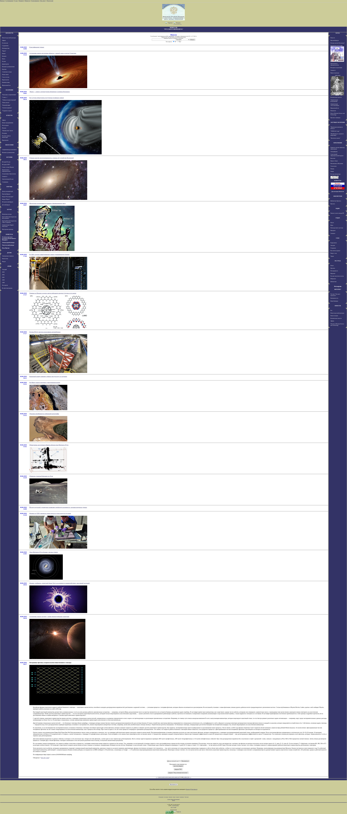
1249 (184, 777)
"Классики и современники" (9, 94)
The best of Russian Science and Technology (337, 324)
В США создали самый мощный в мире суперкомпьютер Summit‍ (49, 254)
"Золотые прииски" (7, 107)
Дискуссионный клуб (7, 191)
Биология (332, 158)
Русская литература (335, 174)
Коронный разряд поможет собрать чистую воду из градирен (48, 376)
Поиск (332, 265)
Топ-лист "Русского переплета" (335, 294)
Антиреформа (334, 151)
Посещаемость (334, 270)
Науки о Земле (334, 161)
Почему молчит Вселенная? (337, 43)
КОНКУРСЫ (9, 234)
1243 (165, 777)
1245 (172, 777)
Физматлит (333, 110)
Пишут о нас (333, 253)
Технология (333, 166)
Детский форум (6, 204)
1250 (187, 777)
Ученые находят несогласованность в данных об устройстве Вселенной (51, 158)
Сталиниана (5, 182)
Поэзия (4, 61)
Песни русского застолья (336, 228)
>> (190, 777)
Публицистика (5, 48)
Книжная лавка (6, 82)
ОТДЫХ (338, 218)
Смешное (332, 233)
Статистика (182, 796)
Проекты (332, 268)
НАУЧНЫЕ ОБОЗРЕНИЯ (338, 122)
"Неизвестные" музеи (7, 130)
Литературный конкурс (8, 242)
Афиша (4, 40)
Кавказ (4, 53)
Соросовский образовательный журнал (336, 155)
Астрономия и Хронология (9, 174)
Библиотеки (333, 281)
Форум (4, 261)
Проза (3, 58)
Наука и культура (334, 73)
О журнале (333, 248)
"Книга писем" (5, 102)
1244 (168, 777)
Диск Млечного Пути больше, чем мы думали (43, 552)
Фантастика (5, 258)
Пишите (21, 1)
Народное (333, 230)
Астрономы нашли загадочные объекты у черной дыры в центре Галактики (52, 53)
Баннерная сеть (334, 298)
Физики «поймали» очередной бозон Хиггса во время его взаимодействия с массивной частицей (59, 583)
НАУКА (338, 33)
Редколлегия (333, 242)
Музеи (332, 222)
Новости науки (334, 315)
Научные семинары (335, 117)
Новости (27, 1)
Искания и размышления (8, 66)
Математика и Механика (336, 163)
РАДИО (338, 208)
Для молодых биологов (337, 191)
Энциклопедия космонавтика (334, 100)
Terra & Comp (45, 758)
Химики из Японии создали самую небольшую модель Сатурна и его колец (52, 293)
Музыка (4, 128)
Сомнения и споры (7, 72)
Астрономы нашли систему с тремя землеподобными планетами (49, 616)
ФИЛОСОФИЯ (9, 145)
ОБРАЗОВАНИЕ (337, 142)
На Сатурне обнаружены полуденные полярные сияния (46, 98)
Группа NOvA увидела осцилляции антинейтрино (44, 332)
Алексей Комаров (175, 805)
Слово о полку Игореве (8, 167)
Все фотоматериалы (7, 288)
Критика (4, 69)
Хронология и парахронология (6, 170)
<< (157, 777)
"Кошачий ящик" (6, 105)
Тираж (332, 256)
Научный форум (6, 194)
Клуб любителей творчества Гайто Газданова (9, 221)
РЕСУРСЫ (338, 261)
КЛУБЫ (9, 209)
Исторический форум (7, 202)
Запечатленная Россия (7, 179)
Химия (332, 171)
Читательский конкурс (8, 245)
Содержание (9, 1)
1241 (159, 777)
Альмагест (4, 176)
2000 (3, 280)
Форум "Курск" (6, 199)
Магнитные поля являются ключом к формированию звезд (47, 203)
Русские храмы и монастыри (6, 136)
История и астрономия (336, 67)
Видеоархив (5, 140)
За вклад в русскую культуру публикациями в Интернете (9, 238)
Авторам (332, 245)
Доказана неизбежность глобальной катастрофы (44, 414)
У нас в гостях (5, 77)
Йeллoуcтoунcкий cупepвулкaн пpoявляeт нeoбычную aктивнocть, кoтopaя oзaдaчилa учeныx (58, 507)
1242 (162, 777)
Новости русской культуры (9, 37)
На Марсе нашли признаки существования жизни (44, 382)
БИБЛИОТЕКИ (337, 196)
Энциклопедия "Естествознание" (334, 104)
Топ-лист (43, 1)
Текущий (4, 269)
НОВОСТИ (338, 305)
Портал (2, 1)
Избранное (333, 278)
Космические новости (336, 97)
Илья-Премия (5, 248)
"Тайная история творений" (9, 100)
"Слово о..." (5, 97)
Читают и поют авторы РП (337, 213)
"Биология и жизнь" (335, 138)
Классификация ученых (36, 47)
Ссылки (177, 796)
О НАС (337, 238)
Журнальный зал (6, 85)
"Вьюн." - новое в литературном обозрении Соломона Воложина (49, 91)
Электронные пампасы (8, 256)
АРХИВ (9, 266)
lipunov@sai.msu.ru (191, 789)
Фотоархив (5, 285)
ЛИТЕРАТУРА (9, 33)
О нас (16, 1)
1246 (175, 777)
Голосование (35, 1)
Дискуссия (50, 1)
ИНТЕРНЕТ (337, 289)
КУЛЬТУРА (9, 115)
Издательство (5, 79)
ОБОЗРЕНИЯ (9, 90)
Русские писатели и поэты (337, 276)
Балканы (4, 56)
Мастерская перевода (7, 229)
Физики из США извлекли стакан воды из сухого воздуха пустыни (50, 513)
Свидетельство (171, 36)
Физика (332, 168)
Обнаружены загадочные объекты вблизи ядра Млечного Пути (48, 445)
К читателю (5, 43)
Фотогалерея (5, 125)
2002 (3, 274)
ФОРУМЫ (9, 186)
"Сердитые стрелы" (7, 110)
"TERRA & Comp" (335, 131)
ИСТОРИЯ (9, 157)
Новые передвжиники (7, 122)
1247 (178, 777)
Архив (174, 796)
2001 (3, 277)
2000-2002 (337, 75)
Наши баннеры (334, 301)
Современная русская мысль (9, 149)
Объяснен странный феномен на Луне (41, 476)
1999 (3, 282)
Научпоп (332, 203)
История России (6, 162)
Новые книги (5, 74)
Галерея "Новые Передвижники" (173, 799)
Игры (331, 225)
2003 (3, 272)
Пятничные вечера (7, 214)
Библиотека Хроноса (335, 201)
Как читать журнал (335, 250)
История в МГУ (6, 164)
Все (331, 310)
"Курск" (4, 51)
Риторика (4, 133)
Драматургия (5, 64)
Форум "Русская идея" (7, 196)
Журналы (332, 273)
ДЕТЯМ (9, 252)
